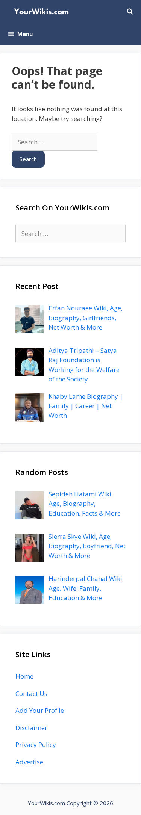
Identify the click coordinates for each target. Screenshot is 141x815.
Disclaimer (31, 727)
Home (24, 676)
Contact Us (31, 693)
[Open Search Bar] (130, 11)
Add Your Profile (39, 710)
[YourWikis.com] (43, 11)
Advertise (29, 762)
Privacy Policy (35, 744)
